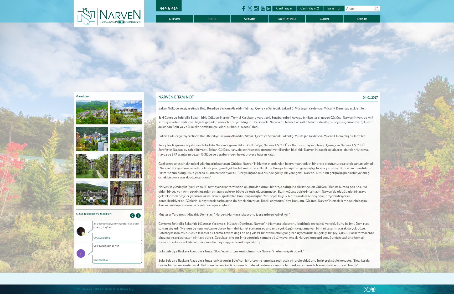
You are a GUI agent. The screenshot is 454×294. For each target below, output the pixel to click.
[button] (138, 215)
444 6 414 (169, 8)
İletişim (362, 19)
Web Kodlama (369, 289)
